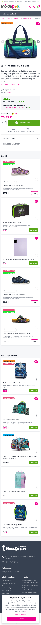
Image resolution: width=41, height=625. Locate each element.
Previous (2, 42)
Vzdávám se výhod (20, 614)
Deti (21, 18)
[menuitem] (7, 1)
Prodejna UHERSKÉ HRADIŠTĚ (14, 107)
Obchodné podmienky (8, 583)
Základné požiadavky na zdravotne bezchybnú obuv (29, 581)
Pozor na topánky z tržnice (29, 592)
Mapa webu (5, 593)
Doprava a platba (7, 580)
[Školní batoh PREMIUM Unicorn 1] (20, 376)
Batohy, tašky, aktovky (12, 18)
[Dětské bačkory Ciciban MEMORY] (20, 287)
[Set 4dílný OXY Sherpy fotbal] (20, 518)
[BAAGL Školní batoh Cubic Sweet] (20, 483)
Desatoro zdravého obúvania (30, 590)
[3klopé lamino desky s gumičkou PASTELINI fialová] (20, 251)
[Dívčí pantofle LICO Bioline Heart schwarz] (20, 326)
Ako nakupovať (6, 590)
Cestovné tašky (28, 18)
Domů (2, 18)
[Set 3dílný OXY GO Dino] (20, 413)
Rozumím (21, 619)
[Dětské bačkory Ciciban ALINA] (20, 178)
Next (38, 42)
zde (25, 611)
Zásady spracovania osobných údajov (8, 587)
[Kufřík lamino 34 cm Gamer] (20, 216)
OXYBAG (9, 92)
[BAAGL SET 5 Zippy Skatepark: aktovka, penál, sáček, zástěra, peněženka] (20, 449)
